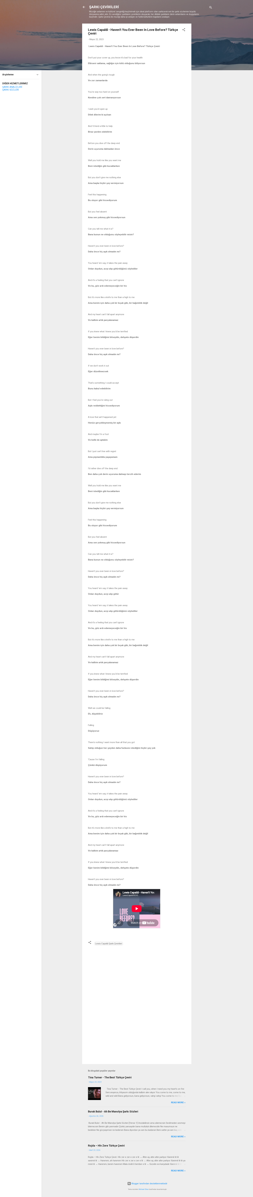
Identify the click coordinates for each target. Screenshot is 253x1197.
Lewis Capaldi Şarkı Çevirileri (108, 943)
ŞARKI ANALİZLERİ (12, 87)
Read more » (178, 1102)
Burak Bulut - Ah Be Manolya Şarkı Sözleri (113, 1111)
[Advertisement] (203, 67)
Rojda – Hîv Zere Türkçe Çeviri (106, 1145)
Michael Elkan (144, 1189)
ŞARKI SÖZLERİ (10, 89)
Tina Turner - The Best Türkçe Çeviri (110, 1077)
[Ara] (210, 8)
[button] (184, 30)
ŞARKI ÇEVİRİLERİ (104, 7)
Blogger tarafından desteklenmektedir (149, 1183)
